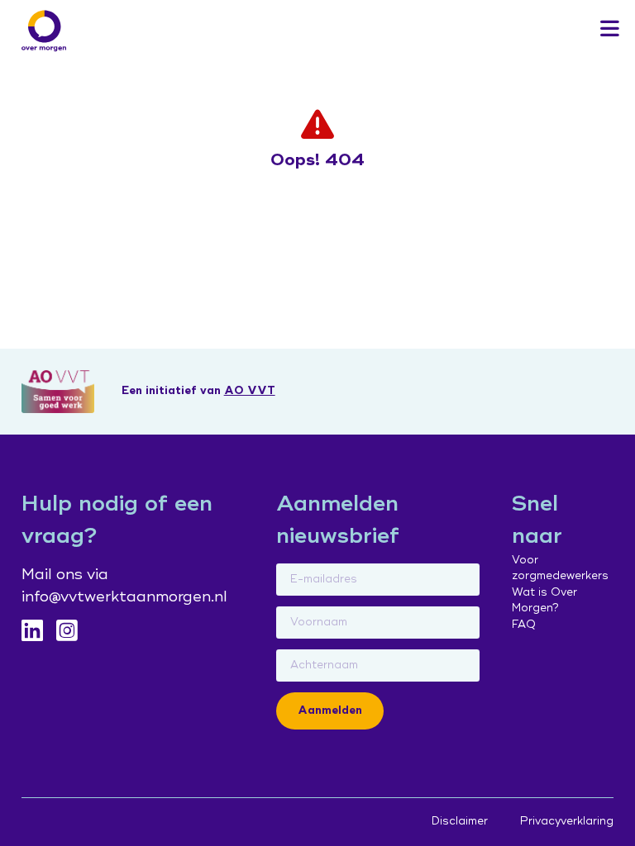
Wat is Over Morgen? (544, 600)
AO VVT (249, 390)
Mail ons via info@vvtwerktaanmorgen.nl (124, 585)
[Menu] (609, 29)
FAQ (524, 624)
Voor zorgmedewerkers (560, 568)
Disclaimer (460, 821)
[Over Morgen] (43, 30)
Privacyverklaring (567, 821)
